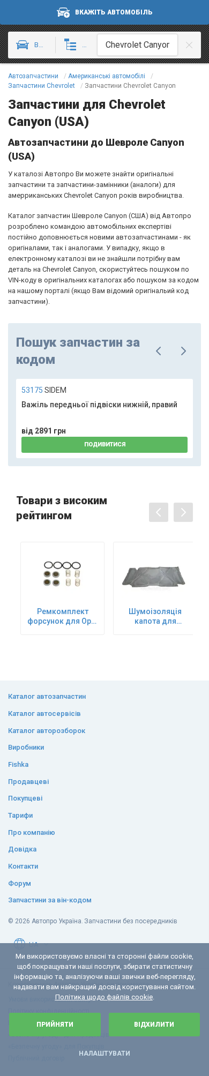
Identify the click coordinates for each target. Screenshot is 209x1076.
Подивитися (104, 444)
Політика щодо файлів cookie (104, 997)
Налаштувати (104, 1053)
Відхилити (154, 1024)
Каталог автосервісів (44, 713)
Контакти (23, 866)
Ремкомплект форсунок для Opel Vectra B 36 (62, 616)
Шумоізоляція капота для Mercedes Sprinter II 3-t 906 (155, 616)
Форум (19, 883)
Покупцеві (25, 798)
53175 (43, 390)
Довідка (22, 849)
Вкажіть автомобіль (114, 12)
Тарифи (20, 815)
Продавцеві (28, 782)
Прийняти (54, 1024)
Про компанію (31, 832)
